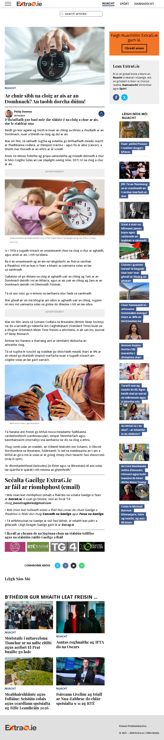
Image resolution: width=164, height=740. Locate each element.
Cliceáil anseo (134, 48)
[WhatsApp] (82, 565)
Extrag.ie (68, 525)
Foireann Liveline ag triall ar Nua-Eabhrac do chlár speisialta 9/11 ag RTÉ (79, 699)
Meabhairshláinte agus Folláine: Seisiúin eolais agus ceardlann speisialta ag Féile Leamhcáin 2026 (27, 701)
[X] (57, 565)
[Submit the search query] (62, 13)
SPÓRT (124, 4)
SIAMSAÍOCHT (144, 4)
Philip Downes (23, 111)
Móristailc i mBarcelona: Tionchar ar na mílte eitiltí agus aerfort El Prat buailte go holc (28, 644)
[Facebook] (65, 565)
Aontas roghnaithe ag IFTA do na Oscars (80, 644)
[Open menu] (8, 4)
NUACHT (108, 3)
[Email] (73, 565)
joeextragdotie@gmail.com (32, 503)
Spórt (123, 88)
